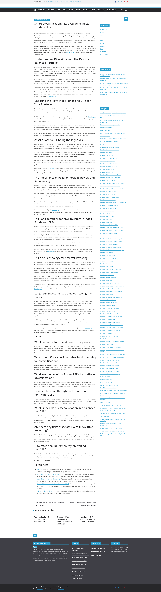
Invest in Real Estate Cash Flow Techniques (112, 286)
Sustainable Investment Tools (108, 411)
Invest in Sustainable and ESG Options (111, 316)
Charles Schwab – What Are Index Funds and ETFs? (53, 484)
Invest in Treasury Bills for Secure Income (112, 341)
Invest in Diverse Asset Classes (109, 164)
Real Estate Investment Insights (109, 385)
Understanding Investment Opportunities (112, 431)
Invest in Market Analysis (107, 261)
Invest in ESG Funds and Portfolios (110, 186)
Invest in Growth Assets (107, 211)
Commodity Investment (98, 548)
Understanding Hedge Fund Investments (111, 428)
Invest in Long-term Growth (108, 258)
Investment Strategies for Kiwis (109, 368)
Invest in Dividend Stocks (107, 172)
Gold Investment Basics (98, 551)
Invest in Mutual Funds (106, 266)
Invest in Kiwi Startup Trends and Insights (112, 250)
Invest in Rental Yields (106, 294)
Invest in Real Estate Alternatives (109, 283)
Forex (58, 10)
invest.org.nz (52, 96)
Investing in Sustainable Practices (109, 365)
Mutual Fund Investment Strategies (110, 374)
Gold (64, 10)
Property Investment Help (79, 561)
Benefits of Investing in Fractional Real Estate (113, 113)
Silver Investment (105, 402)
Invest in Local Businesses (107, 255)
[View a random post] (126, 10)
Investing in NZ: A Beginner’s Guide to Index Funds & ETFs (87, 519)
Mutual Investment (105, 377)
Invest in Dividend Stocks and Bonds (110, 175)
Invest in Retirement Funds (108, 300)
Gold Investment (105, 136)
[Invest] (35, 547)
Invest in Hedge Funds (106, 214)
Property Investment (106, 382)
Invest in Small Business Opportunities (111, 308)
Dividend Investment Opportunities (110, 125)
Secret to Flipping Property (79, 554)
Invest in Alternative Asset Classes (109, 147)
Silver (71, 10)
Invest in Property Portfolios (108, 277)
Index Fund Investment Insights (109, 141)
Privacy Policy (111, 10)
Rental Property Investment (80, 557)
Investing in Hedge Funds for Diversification (112, 357)
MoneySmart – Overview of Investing (48, 479)
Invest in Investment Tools (107, 236)
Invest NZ (40, 469)
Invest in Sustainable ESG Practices (110, 322)
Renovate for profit (77, 575)
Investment (41, 10)
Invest (102, 144)
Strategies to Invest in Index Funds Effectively (113, 408)
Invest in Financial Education (108, 194)
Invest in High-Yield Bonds (107, 216)
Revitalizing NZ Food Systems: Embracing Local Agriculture (64, 2)
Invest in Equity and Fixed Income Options (112, 183)
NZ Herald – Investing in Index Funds (48, 474)
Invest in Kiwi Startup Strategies (109, 244)
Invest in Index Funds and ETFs (42, 19)
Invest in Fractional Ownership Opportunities (113, 202)
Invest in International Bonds (108, 233)
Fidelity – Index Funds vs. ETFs (46, 491)
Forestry (86, 10)
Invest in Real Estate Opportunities (110, 289)
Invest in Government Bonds (108, 208)
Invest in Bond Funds (106, 152)
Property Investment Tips (79, 564)
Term (93, 10)
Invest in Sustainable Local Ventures (110, 330)
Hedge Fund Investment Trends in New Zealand (113, 139)
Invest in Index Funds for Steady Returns (111, 230)
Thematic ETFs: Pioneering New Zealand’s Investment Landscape (83, 504)
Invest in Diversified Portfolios (108, 166)
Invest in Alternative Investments (109, 150)
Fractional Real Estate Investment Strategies (112, 133)
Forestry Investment (106, 127)
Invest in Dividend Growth (107, 169)
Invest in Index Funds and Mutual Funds (111, 227)
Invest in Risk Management (108, 305)
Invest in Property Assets (107, 275)
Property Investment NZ (78, 568)
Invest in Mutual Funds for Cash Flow (110, 269)
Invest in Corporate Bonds (107, 161)
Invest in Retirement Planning (108, 302)
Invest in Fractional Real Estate (109, 205)
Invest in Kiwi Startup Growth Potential (111, 241)
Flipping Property (77, 578)
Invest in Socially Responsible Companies (112, 314)
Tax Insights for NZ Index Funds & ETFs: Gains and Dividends (49, 504)
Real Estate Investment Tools (108, 388)
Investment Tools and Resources (109, 371)
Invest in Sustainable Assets (108, 319)
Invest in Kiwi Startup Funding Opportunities (113, 239)
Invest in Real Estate (106, 280)
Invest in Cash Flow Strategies (108, 158)
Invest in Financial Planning (108, 200)
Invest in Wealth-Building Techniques (110, 347)
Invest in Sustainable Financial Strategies (111, 328)
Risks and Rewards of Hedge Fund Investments (113, 390)
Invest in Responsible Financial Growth (111, 297)
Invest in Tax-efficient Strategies (109, 336)
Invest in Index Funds (106, 219)
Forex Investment (105, 130)
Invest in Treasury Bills (106, 339)
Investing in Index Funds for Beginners (111, 363)
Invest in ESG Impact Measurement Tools (111, 189)
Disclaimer (100, 10)
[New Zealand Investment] (35, 10)
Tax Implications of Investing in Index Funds (112, 413)
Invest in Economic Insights (108, 180)
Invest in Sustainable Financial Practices (111, 325)
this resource (70, 52)
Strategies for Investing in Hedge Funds (111, 405)
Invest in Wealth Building (107, 344)
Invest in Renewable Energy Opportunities (112, 291)
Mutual (78, 10)
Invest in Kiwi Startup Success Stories (110, 247)
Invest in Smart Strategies (107, 311)
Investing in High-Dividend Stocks (109, 360)
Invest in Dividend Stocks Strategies (110, 177)
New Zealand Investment (107, 379)
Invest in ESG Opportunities (108, 191)
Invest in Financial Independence (109, 197)
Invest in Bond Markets (106, 155)
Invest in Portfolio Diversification (109, 272)
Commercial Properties (78, 571)
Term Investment (105, 416)
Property (51, 10)
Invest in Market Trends (107, 264)
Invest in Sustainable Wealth (108, 333)
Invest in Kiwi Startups (106, 252)
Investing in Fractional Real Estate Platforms (112, 354)
